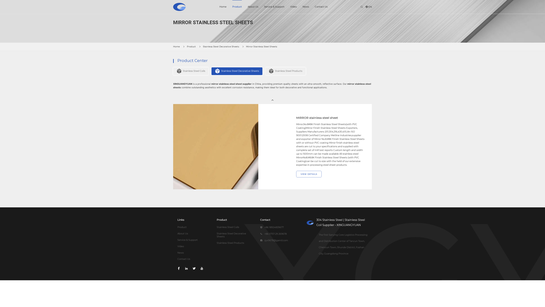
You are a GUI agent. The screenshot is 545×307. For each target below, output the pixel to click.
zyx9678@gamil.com (276, 240)
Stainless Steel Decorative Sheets (221, 46)
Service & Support (274, 6)
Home (223, 6)
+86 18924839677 (274, 227)
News (306, 6)
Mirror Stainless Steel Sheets (261, 46)
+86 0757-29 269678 (275, 234)
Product (237, 6)
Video (293, 6)
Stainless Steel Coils (228, 227)
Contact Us (321, 6)
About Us (253, 6)
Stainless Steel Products (230, 243)
